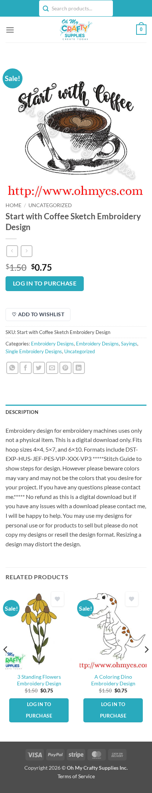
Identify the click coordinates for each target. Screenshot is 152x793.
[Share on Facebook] (26, 368)
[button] (10, 30)
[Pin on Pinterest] (65, 368)
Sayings (129, 344)
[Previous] (5, 664)
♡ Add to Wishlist (38, 314)
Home (13, 205)
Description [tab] (22, 412)
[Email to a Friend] (52, 368)
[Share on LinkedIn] (79, 368)
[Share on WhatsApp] (12, 368)
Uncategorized (50, 205)
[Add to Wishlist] (57, 599)
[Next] (146, 664)
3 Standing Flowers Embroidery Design (39, 680)
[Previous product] (26, 251)
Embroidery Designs (52, 344)
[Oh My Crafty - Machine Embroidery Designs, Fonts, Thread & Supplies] (75, 30)
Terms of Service (76, 776)
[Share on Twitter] (39, 368)
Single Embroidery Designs (34, 351)
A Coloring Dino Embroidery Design (113, 680)
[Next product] (12, 251)
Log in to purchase (44, 283)
